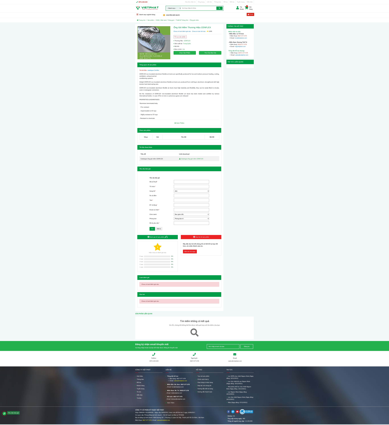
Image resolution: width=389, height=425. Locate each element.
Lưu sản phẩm (181, 37)
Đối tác (232, 2)
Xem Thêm (180, 123)
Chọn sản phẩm (184, 53)
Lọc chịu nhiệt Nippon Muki (240, 398)
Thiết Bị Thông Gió (182, 20)
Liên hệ (209, 2)
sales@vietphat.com (241, 55)
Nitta (237, 402)
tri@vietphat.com (240, 46)
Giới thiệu (140, 376)
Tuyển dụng (240, 2)
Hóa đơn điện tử (190, 2)
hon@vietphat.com (241, 38)
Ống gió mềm (194, 20)
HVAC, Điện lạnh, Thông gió (165, 20)
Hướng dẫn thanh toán (205, 392)
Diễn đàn (250, 2)
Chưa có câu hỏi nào (198, 31)
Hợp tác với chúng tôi (204, 385)
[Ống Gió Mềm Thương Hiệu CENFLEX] (153, 42)
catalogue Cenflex (153, 70)
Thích (251, 14)
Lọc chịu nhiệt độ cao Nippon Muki (238, 382)
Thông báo (217, 2)
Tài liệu (139, 398)
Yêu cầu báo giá (210, 53)
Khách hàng (140, 385)
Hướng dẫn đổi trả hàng (205, 388)
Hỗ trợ (225, 2)
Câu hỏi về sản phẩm (202, 237)
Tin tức (139, 392)
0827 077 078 (147, 420)
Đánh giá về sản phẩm (157, 237)
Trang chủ (141, 20)
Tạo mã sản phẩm (203, 376)
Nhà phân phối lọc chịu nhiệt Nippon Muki (238, 388)
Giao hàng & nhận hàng (205, 382)
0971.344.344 (142, 2)
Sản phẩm (150, 20)
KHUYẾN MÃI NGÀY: (173, 15)
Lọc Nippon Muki (236, 393)
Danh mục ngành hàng (147, 14)
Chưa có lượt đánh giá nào (182, 31)
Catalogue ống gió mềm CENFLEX (192, 159)
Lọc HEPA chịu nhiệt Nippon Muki (239, 377)
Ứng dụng (201, 2)
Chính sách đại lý (203, 379)
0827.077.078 (194, 361)
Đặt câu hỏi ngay (189, 251)
